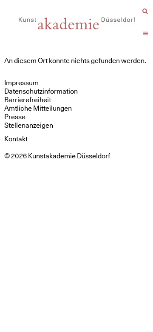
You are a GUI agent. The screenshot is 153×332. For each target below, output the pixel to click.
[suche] (145, 11)
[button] (146, 33)
